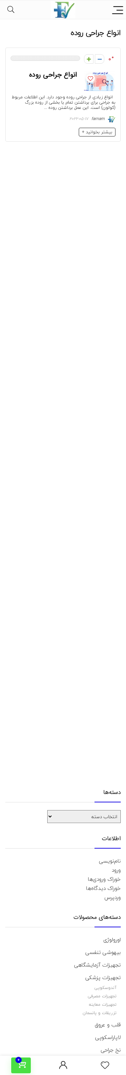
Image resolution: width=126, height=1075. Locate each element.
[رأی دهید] (99, 59)
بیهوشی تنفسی (103, 952)
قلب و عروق (108, 1024)
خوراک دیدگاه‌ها (103, 888)
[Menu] (117, 9)
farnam (98, 118)
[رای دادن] (88, 59)
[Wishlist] (105, 1065)
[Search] (10, 9)
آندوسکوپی (105, 987)
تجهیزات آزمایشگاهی (97, 964)
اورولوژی (112, 939)
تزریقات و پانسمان (100, 1013)
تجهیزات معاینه (103, 1004)
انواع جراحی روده (53, 75)
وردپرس (112, 897)
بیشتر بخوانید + (97, 132)
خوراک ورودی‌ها (104, 879)
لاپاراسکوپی (108, 1037)
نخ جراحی (111, 1049)
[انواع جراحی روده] (99, 75)
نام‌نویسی (110, 860)
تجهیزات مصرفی (102, 996)
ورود (116, 869)
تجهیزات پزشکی (103, 977)
